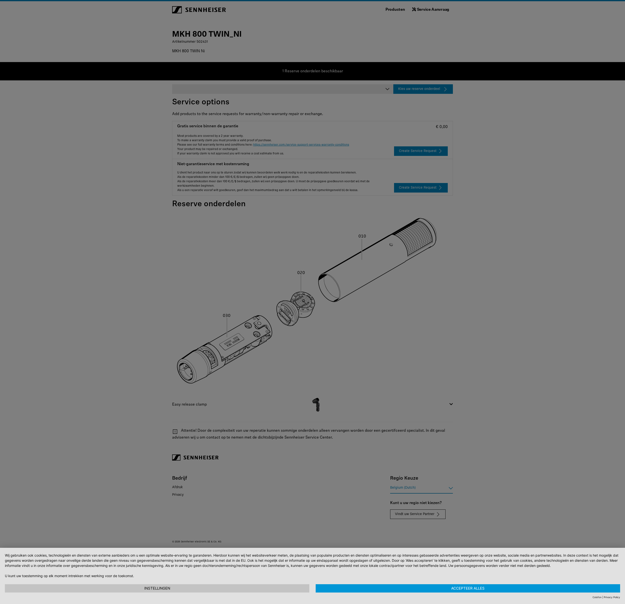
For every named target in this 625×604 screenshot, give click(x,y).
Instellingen (157, 588)
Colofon (597, 597)
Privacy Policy (612, 597)
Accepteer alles (468, 588)
